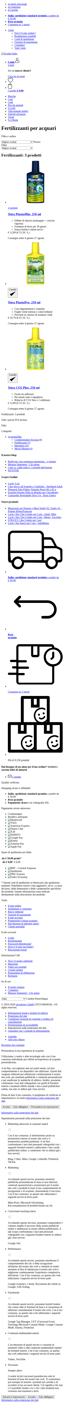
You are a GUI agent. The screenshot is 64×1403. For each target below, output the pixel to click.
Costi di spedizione (24, 39)
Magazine (13, 964)
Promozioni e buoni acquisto (22, 920)
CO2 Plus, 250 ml (24, 387)
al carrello (13, 10)
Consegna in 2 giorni (19, 24)
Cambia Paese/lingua (37, 998)
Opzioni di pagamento (25, 42)
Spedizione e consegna (20, 908)
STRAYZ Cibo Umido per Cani (24, 520)
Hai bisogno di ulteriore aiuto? (23, 923)
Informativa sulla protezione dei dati (19, 1112)
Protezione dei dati (17, 1016)
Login (11, 65)
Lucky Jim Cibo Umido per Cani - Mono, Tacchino (34, 517)
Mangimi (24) (21, 445)
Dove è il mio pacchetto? (21, 946)
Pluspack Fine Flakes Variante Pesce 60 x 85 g (32, 489)
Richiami (12, 975)
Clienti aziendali (16, 926)
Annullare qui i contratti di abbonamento (29, 1030)
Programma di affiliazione (21, 972)
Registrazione (15, 940)
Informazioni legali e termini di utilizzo (28, 1013)
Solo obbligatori (20, 1107)
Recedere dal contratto (12, 1045)
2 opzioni (13, 207)
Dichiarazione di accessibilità (23, 1025)
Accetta (6, 1107)
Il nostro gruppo (16, 987)
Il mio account (15, 917)
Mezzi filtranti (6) (23, 448)
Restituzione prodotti (25, 36)
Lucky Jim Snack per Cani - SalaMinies (28, 523)
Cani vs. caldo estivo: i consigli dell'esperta (30, 467)
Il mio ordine (14, 905)
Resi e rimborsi (15, 911)
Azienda (12, 1036)
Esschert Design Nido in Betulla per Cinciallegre (33, 492)
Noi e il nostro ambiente (20, 961)
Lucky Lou (14, 483)
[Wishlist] (10, 81)
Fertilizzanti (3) (22, 442)
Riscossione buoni (17, 949)
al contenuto (14, 7)
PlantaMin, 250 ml (24, 214)
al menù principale (17, 4)
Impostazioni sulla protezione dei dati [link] (27, 1028)
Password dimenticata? (20, 943)
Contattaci (19, 45)
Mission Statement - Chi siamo (24, 464)
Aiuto (11, 30)
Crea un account (16, 76)
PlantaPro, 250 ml (24, 302)
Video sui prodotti (17, 967)
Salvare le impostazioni (14, 1397)
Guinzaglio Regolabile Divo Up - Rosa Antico (32, 495)
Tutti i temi (20, 48)
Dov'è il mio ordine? (25, 33)
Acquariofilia (14, 436)
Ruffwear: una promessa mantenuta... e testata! (32, 461)
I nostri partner (15, 969)
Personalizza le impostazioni (44, 1107)
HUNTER (13, 470)
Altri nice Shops (16, 1039)
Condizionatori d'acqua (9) (28, 439)
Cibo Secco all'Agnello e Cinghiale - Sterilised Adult (35, 486)
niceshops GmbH (25, 1004)
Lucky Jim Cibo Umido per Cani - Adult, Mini (32, 514)
